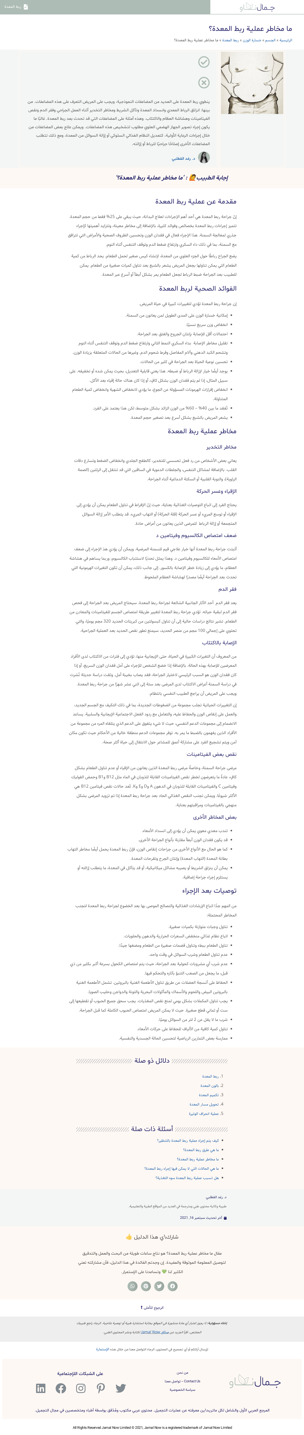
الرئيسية (286, 40)
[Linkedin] (40, 1388)
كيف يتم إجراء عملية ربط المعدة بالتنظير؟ (188, 1141)
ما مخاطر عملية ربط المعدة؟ (198, 1159)
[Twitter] (120, 1388)
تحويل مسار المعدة (204, 1105)
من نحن (182, 1372)
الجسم (270, 40)
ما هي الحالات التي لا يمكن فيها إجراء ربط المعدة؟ (181, 1169)
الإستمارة (102, 1349)
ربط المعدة (230, 40)
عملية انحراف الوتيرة (204, 1114)
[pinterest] (100, 1388)
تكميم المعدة (209, 1095)
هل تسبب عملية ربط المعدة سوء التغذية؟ (187, 1178)
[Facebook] (60, 1388)
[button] (152, 1308)
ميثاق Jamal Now (155, 1332)
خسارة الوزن (252, 40)
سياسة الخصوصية (183, 1389)
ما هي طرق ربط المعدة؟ (201, 1150)
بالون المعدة (210, 1086)
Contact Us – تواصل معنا (182, 1381)
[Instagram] (80, 1388)
